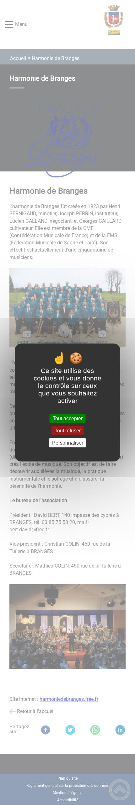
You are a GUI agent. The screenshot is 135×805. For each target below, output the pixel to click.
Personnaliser (67, 443)
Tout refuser (68, 430)
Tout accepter (68, 418)
